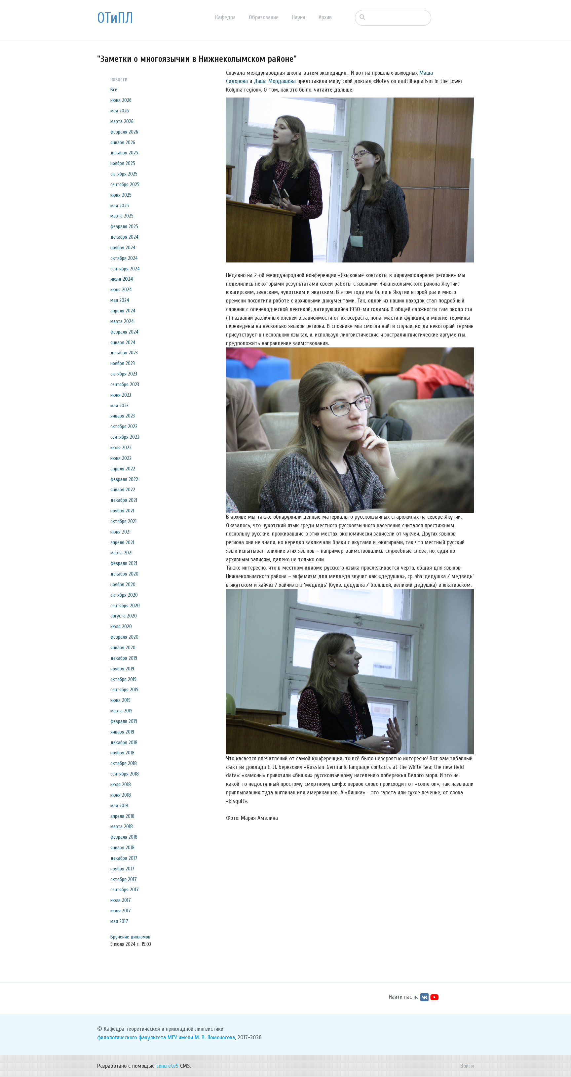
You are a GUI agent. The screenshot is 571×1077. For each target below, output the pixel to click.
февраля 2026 (124, 132)
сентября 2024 (125, 269)
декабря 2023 (124, 353)
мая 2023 (119, 406)
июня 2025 (121, 195)
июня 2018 (120, 795)
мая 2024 (119, 300)
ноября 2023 (122, 363)
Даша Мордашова (275, 81)
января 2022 (122, 490)
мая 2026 (119, 111)
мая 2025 (119, 206)
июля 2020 (121, 626)
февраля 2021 (123, 563)
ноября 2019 (122, 669)
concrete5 (167, 1065)
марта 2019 (121, 711)
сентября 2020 (125, 606)
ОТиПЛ (115, 18)
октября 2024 (124, 258)
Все (113, 90)
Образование (264, 17)
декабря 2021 (123, 500)
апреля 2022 (122, 469)
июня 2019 (120, 700)
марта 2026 (121, 121)
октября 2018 (123, 763)
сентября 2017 (124, 890)
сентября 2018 (124, 774)
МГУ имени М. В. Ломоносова (201, 1037)
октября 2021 (123, 521)
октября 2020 (124, 595)
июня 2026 (121, 100)
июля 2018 (120, 784)
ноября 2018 (122, 753)
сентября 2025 (124, 184)
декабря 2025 (124, 153)
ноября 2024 (122, 248)
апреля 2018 (122, 816)
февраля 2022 (124, 479)
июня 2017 (120, 911)
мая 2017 (119, 921)
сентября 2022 (124, 437)
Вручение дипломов (130, 937)
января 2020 (122, 648)
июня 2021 (120, 532)
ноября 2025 (122, 163)
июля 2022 (121, 448)
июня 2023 (120, 395)
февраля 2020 (124, 637)
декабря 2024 (124, 237)
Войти (467, 1065)
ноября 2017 (122, 869)
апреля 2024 (122, 311)
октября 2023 (123, 374)
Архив (325, 17)
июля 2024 (121, 279)
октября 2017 (123, 879)
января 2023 (122, 416)
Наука (298, 17)
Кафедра (225, 17)
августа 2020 (123, 616)
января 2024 (122, 342)
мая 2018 (119, 806)
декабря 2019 (123, 658)
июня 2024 (121, 290)
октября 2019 (123, 679)
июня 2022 (121, 458)
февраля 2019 (123, 721)
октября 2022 (123, 426)
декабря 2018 (123, 742)
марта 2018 (121, 826)
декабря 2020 (124, 574)
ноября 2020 (122, 584)
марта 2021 (121, 553)
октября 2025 (123, 174)
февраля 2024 (124, 332)
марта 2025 (121, 216)
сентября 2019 (124, 690)
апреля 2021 (122, 542)
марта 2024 (122, 321)
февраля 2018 (123, 837)
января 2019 (122, 732)
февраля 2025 (124, 226)
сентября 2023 (124, 384)
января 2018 (122, 848)
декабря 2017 (123, 858)
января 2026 (122, 142)
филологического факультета (131, 1037)
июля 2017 (120, 900)
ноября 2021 (122, 511)
